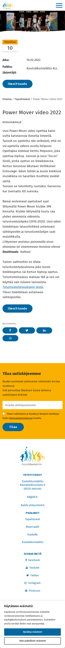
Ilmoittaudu (17, 84)
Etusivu (7, 99)
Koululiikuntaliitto (32, 542)
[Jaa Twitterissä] (27, 330)
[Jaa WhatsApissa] (10, 338)
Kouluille (32, 534)
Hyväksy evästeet (32, 632)
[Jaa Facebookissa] (10, 330)
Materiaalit (32, 526)
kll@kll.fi (32, 497)
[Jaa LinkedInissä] (44, 330)
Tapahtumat (22, 99)
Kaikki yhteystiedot (32, 505)
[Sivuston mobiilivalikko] (59, 5)
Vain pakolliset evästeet (32, 640)
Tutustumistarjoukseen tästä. (23, 287)
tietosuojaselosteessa (20, 418)
